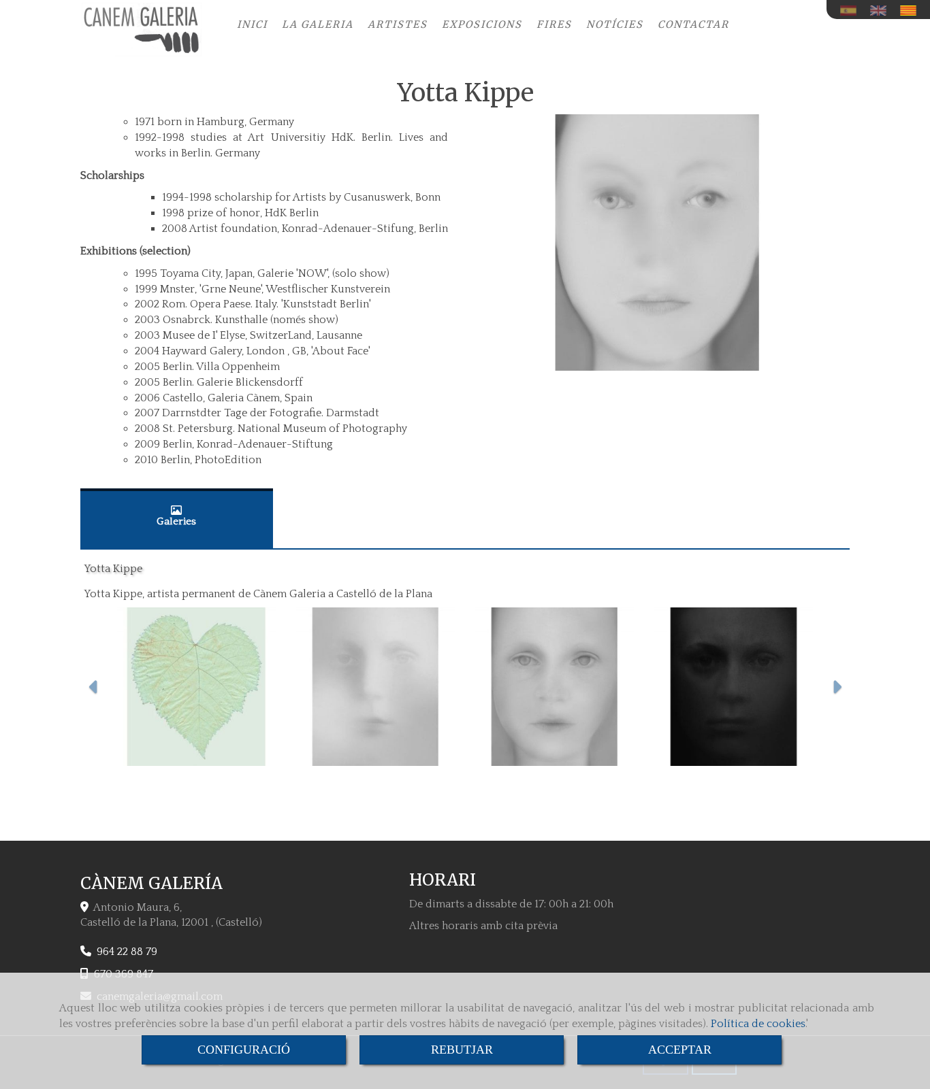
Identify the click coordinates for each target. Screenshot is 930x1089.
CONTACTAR (693, 24)
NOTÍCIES (614, 24)
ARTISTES (398, 24)
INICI (252, 24)
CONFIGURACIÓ (243, 1049)
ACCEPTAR (679, 1049)
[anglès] (881, 10)
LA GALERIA (317, 24)
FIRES (554, 24)
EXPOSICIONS (482, 24)
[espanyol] (851, 10)
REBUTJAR (462, 1049)
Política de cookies (758, 1024)
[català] (911, 10)
